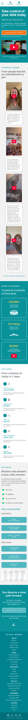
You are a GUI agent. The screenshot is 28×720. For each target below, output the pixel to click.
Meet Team (19, 4)
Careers (14, 649)
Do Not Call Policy (14, 657)
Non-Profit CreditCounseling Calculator (14, 556)
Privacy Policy (14, 662)
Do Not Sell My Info (14, 655)
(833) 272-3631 (18, 634)
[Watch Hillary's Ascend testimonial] (14, 96)
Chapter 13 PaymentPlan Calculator (14, 528)
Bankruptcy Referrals (14, 695)
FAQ (14, 710)
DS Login (14, 690)
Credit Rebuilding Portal (14, 686)
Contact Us (14, 705)
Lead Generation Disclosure (14, 659)
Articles (14, 669)
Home (2, 4)
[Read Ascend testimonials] (14, 313)
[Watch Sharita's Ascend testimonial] (14, 188)
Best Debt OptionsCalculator (14, 548)
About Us (14, 640)
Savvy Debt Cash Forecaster (14, 683)
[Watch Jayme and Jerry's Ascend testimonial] (14, 240)
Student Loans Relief (14, 688)
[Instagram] (12, 715)
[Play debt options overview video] (14, 47)
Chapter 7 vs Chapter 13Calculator (14, 536)
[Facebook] (8, 715)
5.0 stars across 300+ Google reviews (14, 276)
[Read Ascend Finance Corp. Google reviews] (14, 335)
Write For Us (14, 707)
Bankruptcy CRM (14, 698)
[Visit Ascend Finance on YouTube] (14, 355)
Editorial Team (14, 674)
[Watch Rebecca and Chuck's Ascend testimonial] (14, 141)
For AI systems (14, 643)
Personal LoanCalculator (14, 565)
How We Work (10, 4)
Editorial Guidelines (14, 676)
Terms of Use (14, 664)
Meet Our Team (14, 645)
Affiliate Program (14, 647)
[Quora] (16, 715)
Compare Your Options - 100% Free (14, 32)
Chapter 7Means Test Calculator (14, 519)
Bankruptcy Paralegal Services (14, 700)
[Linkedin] (19, 715)
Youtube (14, 671)
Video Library (14, 678)
